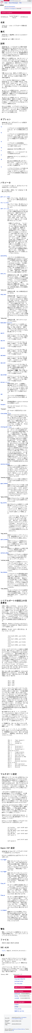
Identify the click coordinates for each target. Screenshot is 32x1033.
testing (16, 996)
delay (6, 413)
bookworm (7, 8)
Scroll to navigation (7, 12)
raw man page (18, 983)
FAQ (20, 3)
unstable (17, 998)
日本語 (16, 1006)
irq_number (5, 202)
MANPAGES (6, 0)
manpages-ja (13, 8)
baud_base (6, 322)
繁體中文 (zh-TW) (19, 1011)
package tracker (19, 981)
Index (6, 3)
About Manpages (13, 3)
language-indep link (20, 979)
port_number (5, 196)
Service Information (10, 6)
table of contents (20, 987)
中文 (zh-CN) (18, 1009)
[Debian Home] (2, 3)
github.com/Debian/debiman (19, 1029)
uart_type (5, 208)
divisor (5, 382)
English (17, 1004)
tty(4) (4, 950)
